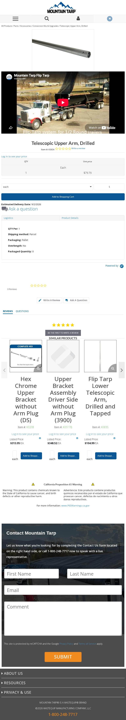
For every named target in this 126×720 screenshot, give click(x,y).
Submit (63, 656)
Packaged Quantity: (20, 251)
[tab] (63, 240)
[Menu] (15, 18)
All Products (6, 26)
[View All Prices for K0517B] (77, 438)
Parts (16, 26)
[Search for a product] (47, 19)
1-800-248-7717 (62, 714)
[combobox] (47, 187)
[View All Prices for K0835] (114, 438)
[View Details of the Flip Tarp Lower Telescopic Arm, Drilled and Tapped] (100, 356)
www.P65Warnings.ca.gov (75, 505)
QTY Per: (13, 228)
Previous (4, 370)
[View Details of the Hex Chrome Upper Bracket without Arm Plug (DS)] (26, 356)
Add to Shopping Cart (63, 196)
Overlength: (15, 245)
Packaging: (14, 240)
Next (122, 370)
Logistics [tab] (8, 217)
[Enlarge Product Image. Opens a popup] (38, 368)
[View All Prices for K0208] (40, 438)
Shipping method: (18, 234)
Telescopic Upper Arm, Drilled (73, 26)
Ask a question (23, 209)
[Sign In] (78, 19)
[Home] (63, 7)
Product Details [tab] (70, 217)
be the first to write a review (63, 332)
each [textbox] (6, 186)
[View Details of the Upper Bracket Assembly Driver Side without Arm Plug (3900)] (63, 356)
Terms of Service (87, 643)
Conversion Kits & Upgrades (45, 26)
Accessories (25, 26)
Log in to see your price (14, 156)
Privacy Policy (66, 643)
